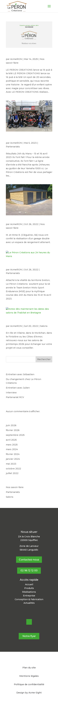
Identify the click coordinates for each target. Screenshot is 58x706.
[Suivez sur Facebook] (29, 622)
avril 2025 (11, 439)
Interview (11, 392)
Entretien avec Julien (18, 387)
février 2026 (12, 430)
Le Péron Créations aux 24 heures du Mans (29, 265)
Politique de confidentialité (29, 684)
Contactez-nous (29, 559)
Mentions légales (29, 676)
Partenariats (13, 146)
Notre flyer (29, 636)
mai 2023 (11, 463)
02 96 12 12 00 (29, 570)
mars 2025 (12, 444)
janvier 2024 (13, 459)
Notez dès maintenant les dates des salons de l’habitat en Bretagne (29, 321)
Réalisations (29, 591)
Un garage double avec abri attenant (29, 221)
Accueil (29, 584)
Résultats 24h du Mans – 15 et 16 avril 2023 (29, 138)
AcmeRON (16, 59)
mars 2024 (12, 449)
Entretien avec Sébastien (20, 374)
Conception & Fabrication (29, 599)
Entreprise (29, 595)
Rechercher (44, 359)
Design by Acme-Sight (29, 692)
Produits (29, 588)
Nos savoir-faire (15, 487)
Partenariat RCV (15, 397)
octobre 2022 (13, 468)
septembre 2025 (15, 435)
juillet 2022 (12, 473)
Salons (43, 326)
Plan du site (29, 667)
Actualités (29, 603)
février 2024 (12, 454)
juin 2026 (11, 425)
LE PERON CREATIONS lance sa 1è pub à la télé (27, 55)
